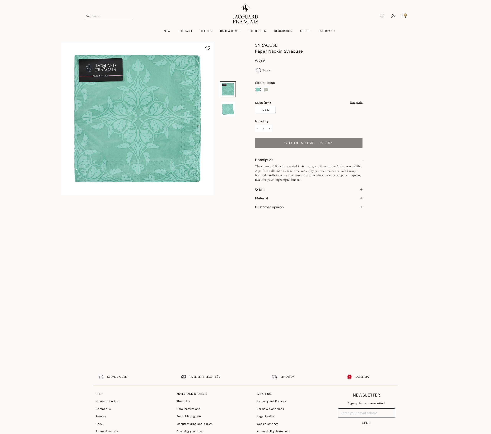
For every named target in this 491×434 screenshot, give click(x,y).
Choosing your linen (189, 431)
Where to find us (107, 401)
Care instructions (188, 409)
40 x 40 (265, 109)
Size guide (356, 102)
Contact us (103, 409)
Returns (101, 416)
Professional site (107, 431)
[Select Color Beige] (266, 89)
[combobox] (112, 16)
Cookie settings (267, 424)
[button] (393, 16)
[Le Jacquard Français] (245, 14)
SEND (366, 423)
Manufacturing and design (194, 424)
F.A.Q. (99, 424)
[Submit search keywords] (88, 16)
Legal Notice (265, 416)
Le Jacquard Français (272, 401)
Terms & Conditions (270, 409)
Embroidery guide (188, 416)
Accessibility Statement (273, 431)
